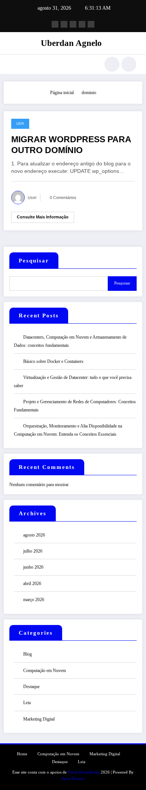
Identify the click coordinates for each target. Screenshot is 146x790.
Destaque (31, 686)
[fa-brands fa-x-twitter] (64, 24)
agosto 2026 (34, 535)
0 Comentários (63, 197)
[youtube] (91, 24)
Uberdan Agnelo (71, 43)
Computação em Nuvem (44, 670)
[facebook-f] (55, 24)
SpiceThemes (73, 779)
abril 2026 (32, 583)
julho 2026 (32, 551)
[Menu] (13, 64)
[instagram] (82, 24)
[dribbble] (73, 24)
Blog (27, 654)
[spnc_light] (128, 64)
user (32, 197)
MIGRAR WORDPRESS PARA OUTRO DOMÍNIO (71, 145)
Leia (20, 123)
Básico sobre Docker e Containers (53, 361)
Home (22, 754)
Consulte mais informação (43, 217)
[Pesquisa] (111, 64)
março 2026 (33, 599)
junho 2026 (33, 567)
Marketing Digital (39, 719)
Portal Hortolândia (84, 772)
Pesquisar (34, 261)
